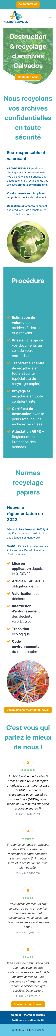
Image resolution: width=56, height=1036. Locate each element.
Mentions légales (34, 1014)
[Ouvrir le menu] (50, 17)
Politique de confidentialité (28, 1020)
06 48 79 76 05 (28, 4)
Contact (16, 1014)
